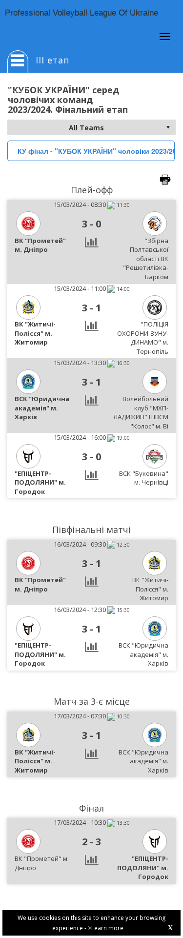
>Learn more (105, 928)
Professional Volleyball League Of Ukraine (81, 13)
